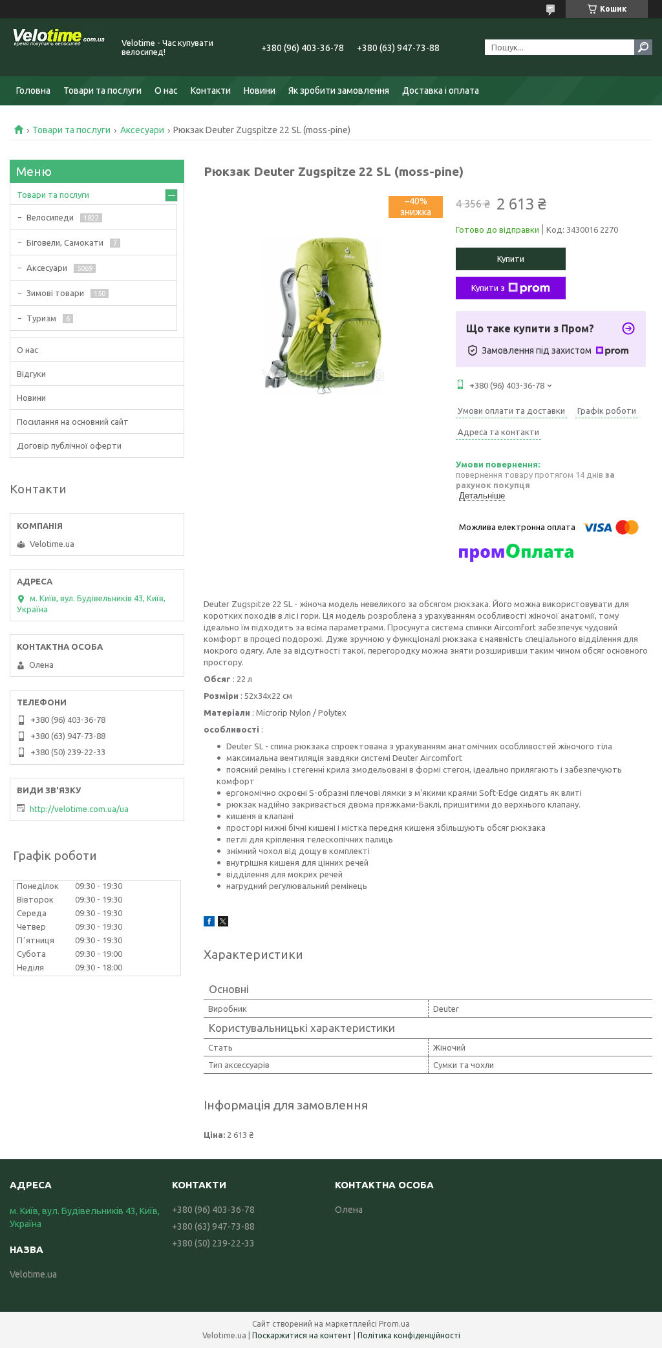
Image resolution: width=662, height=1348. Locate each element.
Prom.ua (394, 1324)
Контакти (211, 90)
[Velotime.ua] (58, 47)
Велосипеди (50, 217)
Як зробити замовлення (338, 90)
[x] (223, 923)
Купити (510, 258)
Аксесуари (142, 130)
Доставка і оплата (440, 90)
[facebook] (209, 923)
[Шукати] (643, 47)
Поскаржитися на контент (302, 1335)
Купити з (488, 287)
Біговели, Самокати (65, 242)
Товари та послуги (102, 90)
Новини (259, 90)
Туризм (41, 318)
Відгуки (31, 373)
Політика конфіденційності (409, 1335)
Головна (33, 90)
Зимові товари (55, 292)
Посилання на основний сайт (73, 421)
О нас (166, 90)
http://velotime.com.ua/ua (79, 808)
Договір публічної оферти (69, 445)
